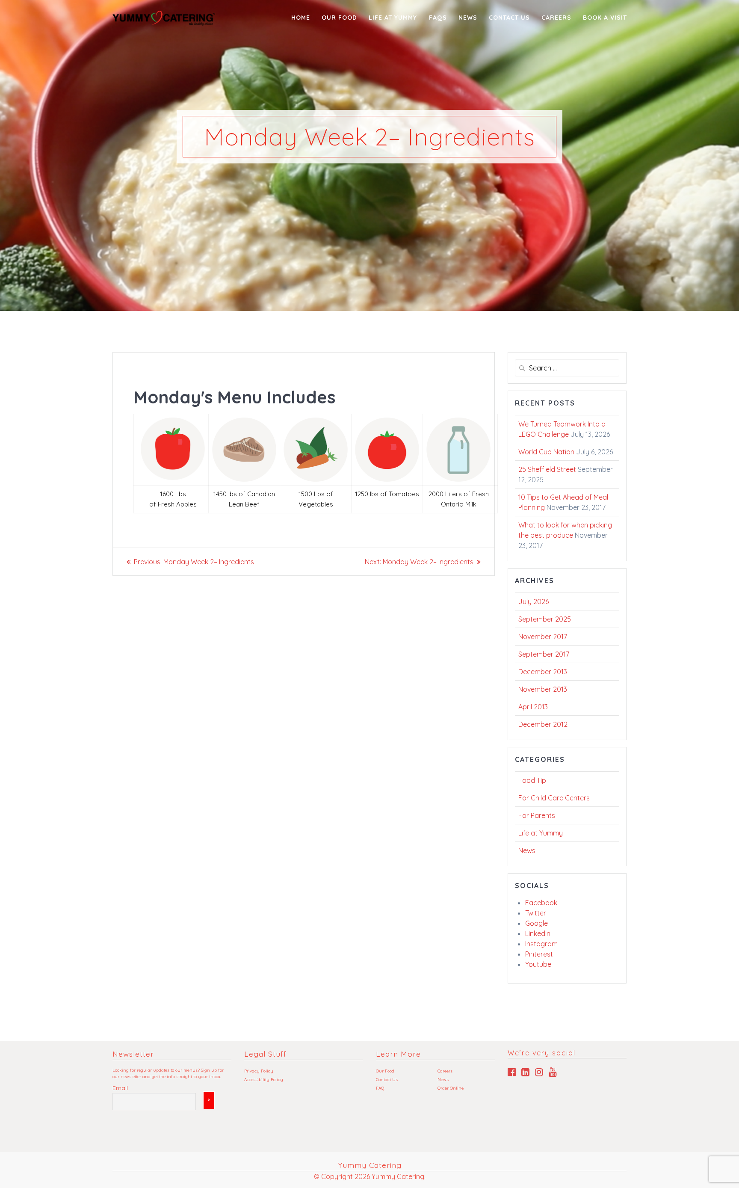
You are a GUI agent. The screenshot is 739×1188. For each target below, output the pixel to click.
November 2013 (542, 689)
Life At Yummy (393, 17)
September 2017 (543, 654)
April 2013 (533, 706)
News (467, 17)
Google (536, 923)
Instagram (541, 943)
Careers (556, 17)
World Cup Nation (546, 451)
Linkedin (537, 933)
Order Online (450, 1088)
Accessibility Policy (263, 1079)
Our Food (339, 17)
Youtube (538, 964)
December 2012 (543, 724)
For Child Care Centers (554, 798)
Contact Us (509, 17)
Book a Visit (605, 17)
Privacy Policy (258, 1071)
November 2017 (542, 636)
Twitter (535, 913)
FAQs (438, 17)
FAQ (380, 1088)
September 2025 (544, 619)
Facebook (541, 902)
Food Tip (532, 780)
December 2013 (542, 671)
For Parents (536, 815)
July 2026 (533, 601)
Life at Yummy (540, 833)
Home (300, 17)
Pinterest (539, 954)
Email (120, 1088)
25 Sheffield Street (547, 469)
